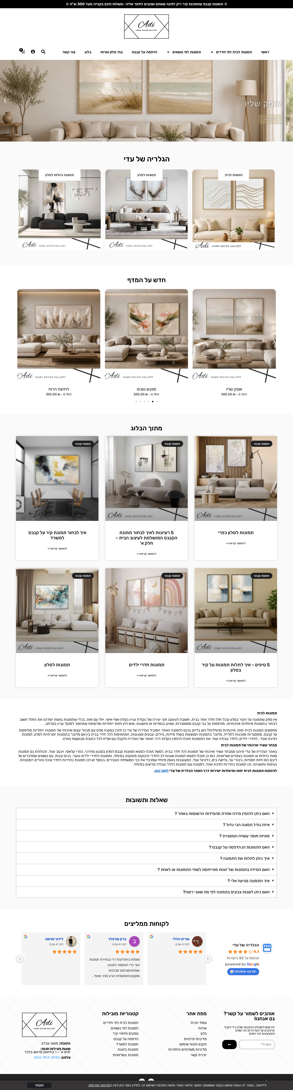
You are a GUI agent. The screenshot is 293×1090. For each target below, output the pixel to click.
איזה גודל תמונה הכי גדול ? (246, 824)
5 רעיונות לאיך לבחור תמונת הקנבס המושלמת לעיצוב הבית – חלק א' (146, 538)
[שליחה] (229, 1044)
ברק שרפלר (117, 939)
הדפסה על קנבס (144, 52)
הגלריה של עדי (246, 945)
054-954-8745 (47, 1057)
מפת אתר (196, 1013)
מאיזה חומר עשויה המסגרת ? (244, 835)
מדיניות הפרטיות (99, 1085)
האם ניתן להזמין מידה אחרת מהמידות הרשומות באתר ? (222, 813)
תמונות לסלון (57, 664)
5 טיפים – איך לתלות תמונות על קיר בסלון (236, 667)
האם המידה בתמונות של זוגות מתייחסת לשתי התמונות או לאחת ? (213, 869)
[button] (288, 101)
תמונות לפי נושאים (186, 52)
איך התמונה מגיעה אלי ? (249, 880)
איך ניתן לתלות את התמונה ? (245, 858)
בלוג (87, 52)
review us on (245, 971)
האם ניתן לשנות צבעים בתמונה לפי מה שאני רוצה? (226, 891)
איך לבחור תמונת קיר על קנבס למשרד (57, 535)
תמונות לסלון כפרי (236, 532)
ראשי (265, 52)
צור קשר (68, 52)
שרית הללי (181, 939)
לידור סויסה (54, 939)
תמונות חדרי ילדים (146, 664)
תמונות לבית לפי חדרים (234, 52)
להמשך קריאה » (235, 543)
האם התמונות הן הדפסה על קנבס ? (239, 847)
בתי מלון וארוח (111, 52)
